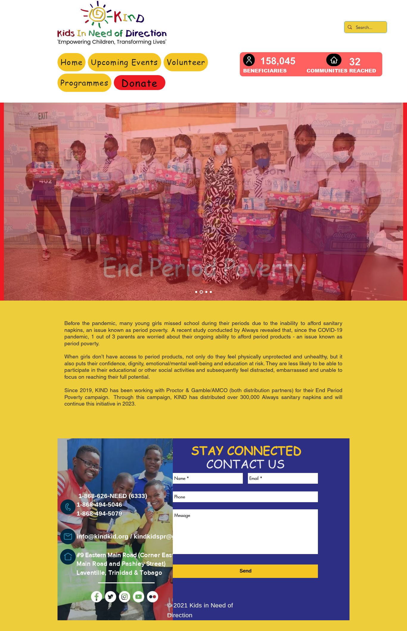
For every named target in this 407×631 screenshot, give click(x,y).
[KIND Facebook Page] (96, 596)
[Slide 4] (211, 292)
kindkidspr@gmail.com (169, 536)
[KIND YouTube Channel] (138, 596)
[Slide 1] (196, 292)
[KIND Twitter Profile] (110, 596)
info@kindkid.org (102, 536)
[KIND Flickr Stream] (152, 596)
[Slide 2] (201, 292)
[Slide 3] (206, 292)
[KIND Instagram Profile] (124, 596)
